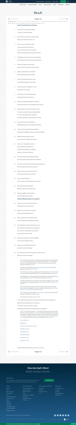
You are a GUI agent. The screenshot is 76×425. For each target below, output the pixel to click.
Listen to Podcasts (37, 371)
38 (19, 23)
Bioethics (8, 401)
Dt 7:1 (55, 282)
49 (39, 23)
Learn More (49, 380)
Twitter (55, 415)
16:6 (22, 267)
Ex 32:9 (39, 292)
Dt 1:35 (39, 289)
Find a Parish (48, 1)
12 (32, 21)
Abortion (8, 388)
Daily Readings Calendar (44, 1)
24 (53, 21)
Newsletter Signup (59, 393)
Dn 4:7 (53, 273)
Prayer (24, 393)
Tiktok (68, 415)
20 (46, 21)
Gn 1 (35, 311)
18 (43, 21)
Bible (7, 400)
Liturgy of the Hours (27, 398)
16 (53, 282)
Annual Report (9, 393)
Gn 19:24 (31, 277)
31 (66, 21)
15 (37, 21)
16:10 (22, 286)
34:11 (51, 282)
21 (48, 21)
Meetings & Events (43, 391)
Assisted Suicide (9, 398)
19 (44, 21)
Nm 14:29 (26, 331)
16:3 (22, 320)
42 (26, 23)
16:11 (22, 292)
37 (17, 23)
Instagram (66, 415)
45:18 (39, 267)
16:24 (22, 311)
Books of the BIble (27, 390)
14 (35, 21)
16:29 (22, 340)
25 (55, 21)
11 (30, 21)
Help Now (63, 1)
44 (30, 23)
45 (32, 23)
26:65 (36, 289)
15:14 (42, 314)
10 (28, 21)
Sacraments (25, 396)
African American (10, 391)
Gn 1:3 (25, 337)
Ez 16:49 (48, 277)
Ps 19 (49, 317)
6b (31, 269)
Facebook (58, 415)
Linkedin (63, 415)
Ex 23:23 (40, 282)
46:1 (53, 288)
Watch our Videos (45, 371)
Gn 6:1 (49, 271)
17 (41, 21)
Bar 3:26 (33, 326)
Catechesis (8, 405)
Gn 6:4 (25, 326)
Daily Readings (39, 1)
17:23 (25, 311)
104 (52, 317)
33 (10, 23)
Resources (57, 390)
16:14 (22, 297)
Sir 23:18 (26, 334)
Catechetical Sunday (10, 406)
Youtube (60, 415)
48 (37, 23)
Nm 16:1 (44, 267)
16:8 (22, 276)
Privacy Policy (41, 347)
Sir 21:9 (25, 323)
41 (25, 23)
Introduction (12, 21)
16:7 (22, 271)
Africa (7, 390)
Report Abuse (55, 1)
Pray (40, 393)
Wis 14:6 (54, 271)
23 (52, 21)
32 (8, 23)
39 (21, 23)
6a (34, 267)
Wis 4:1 (26, 320)
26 (57, 21)
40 (23, 23)
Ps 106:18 (50, 267)
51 (43, 23)
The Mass (25, 400)
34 (12, 23)
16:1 (22, 260)
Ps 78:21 (34, 269)
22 (50, 21)
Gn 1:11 (26, 340)
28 (61, 21)
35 (14, 23)
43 (28, 23)
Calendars (57, 391)
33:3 (43, 292)
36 (16, 23)
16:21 (22, 334)
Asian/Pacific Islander (11, 396)
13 (33, 21)
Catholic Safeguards (10, 408)
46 (34, 23)
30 (64, 21)
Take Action (41, 388)
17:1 (57, 314)
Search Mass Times (27, 391)
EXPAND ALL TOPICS (10, 410)
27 (59, 21)
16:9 (22, 280)
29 (62, 21)
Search (68, 1)
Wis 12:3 (22, 283)
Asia (7, 395)
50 (41, 23)
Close (73, 423)
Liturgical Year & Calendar (28, 395)
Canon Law (8, 403)
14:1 (24, 289)
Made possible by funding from (57, 419)
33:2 (48, 282)
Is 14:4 (38, 273)
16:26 (22, 337)
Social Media (58, 395)
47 (36, 23)
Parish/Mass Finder (59, 388)
